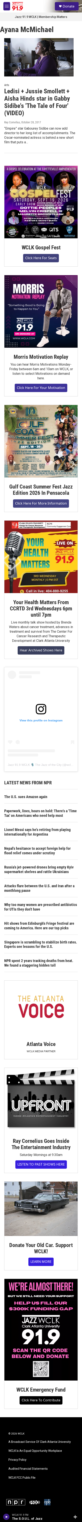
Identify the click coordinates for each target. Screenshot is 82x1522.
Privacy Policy (17, 1459)
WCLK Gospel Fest (41, 247)
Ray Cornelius (12, 122)
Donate (68, 6)
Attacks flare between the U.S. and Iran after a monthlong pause (39, 888)
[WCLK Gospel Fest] (41, 202)
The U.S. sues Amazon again (25, 797)
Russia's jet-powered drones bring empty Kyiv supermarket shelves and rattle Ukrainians (39, 869)
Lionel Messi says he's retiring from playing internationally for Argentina (37, 831)
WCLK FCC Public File (22, 1477)
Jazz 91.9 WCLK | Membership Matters (41, 17)
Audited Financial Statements (28, 1468)
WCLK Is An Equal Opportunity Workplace (35, 1450)
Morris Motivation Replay (41, 357)
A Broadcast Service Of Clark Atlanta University (39, 1441)
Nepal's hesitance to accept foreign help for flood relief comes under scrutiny (37, 850)
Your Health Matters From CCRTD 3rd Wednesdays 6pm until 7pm (41, 608)
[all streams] (76, 1517)
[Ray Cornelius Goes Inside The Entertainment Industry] (41, 1100)
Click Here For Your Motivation (41, 387)
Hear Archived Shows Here (41, 650)
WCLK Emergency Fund (41, 1390)
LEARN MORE (41, 1261)
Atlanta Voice (40, 1044)
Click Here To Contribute (41, 1400)
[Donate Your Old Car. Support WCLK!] (41, 1209)
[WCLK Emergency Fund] (41, 1329)
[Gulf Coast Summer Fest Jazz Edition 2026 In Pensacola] (41, 441)
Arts (6, 85)
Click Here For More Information (41, 503)
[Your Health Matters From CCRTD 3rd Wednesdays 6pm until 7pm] (41, 557)
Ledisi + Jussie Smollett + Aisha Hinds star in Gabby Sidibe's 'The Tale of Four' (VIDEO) (37, 101)
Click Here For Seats (41, 258)
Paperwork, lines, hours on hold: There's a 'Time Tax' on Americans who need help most (40, 813)
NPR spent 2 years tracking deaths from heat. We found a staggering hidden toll (38, 962)
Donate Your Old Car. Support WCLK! (41, 1248)
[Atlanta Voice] (41, 1008)
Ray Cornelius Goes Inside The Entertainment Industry (41, 1144)
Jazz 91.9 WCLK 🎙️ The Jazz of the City (35, 764)
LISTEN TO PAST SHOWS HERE (41, 1164)
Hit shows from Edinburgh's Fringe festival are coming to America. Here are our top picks (39, 925)
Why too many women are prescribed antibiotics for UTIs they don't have (40, 906)
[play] (6, 1517)
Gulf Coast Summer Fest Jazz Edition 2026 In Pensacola (41, 490)
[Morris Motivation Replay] (41, 311)
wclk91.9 (72, 764)
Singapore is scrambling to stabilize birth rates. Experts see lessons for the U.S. (40, 944)
